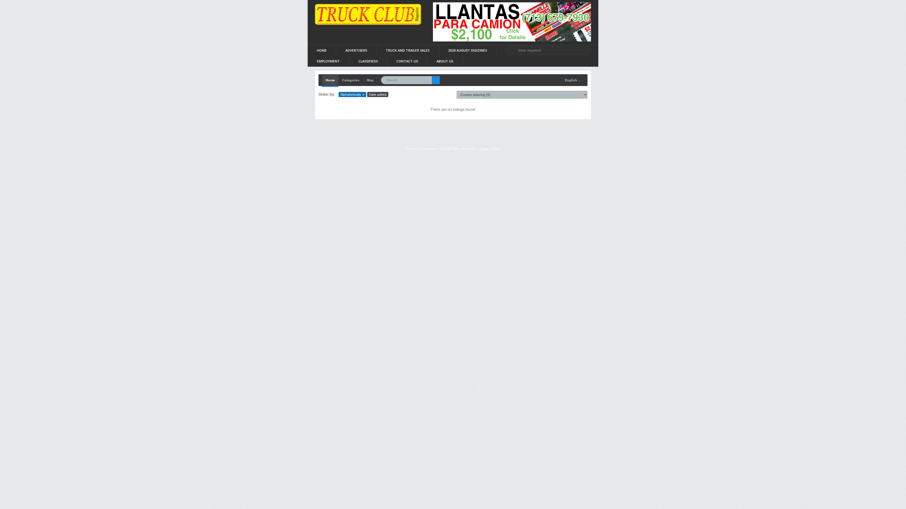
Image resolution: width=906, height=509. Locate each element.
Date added (377, 94)
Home (322, 50)
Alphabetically (351, 94)
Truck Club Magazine (420, 149)
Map (370, 80)
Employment (328, 61)
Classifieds (368, 61)
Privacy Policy (490, 149)
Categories (351, 80)
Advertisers (356, 50)
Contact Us (407, 61)
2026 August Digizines (467, 50)
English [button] (571, 80)
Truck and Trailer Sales (407, 50)
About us (444, 61)
